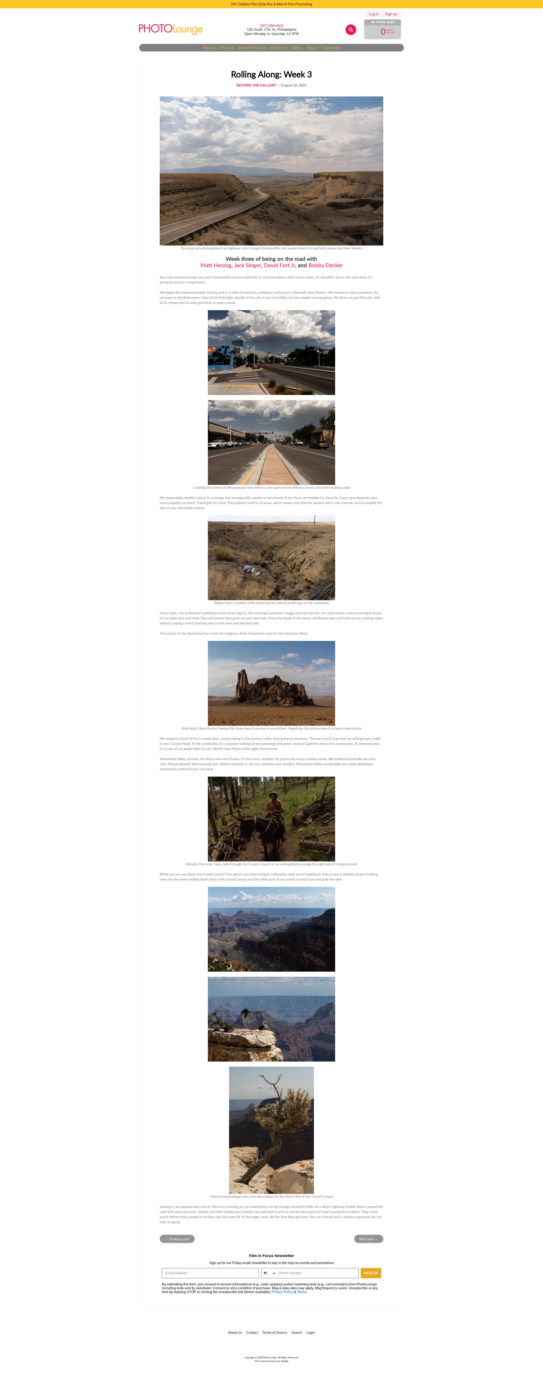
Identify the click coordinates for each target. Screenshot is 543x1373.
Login (310, 1332)
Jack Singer (247, 265)
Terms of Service (274, 1332)
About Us (235, 1332)
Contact (252, 1332)
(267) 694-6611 (271, 26)
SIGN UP (371, 1273)
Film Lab (209, 47)
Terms (301, 1292)
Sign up (391, 14)
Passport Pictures (252, 47)
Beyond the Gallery (256, 85)
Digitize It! (278, 47)
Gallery (296, 47)
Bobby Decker (325, 265)
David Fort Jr (279, 265)
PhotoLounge (270, 1357)
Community (332, 47)
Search (296, 1332)
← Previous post (177, 1239)
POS (257, 1361)
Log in (373, 14)
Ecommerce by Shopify (276, 1361)
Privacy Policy (282, 1292)
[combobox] (269, 1273)
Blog (313, 48)
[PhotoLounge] (171, 29)
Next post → (368, 1239)
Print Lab (227, 47)
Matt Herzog (215, 265)
